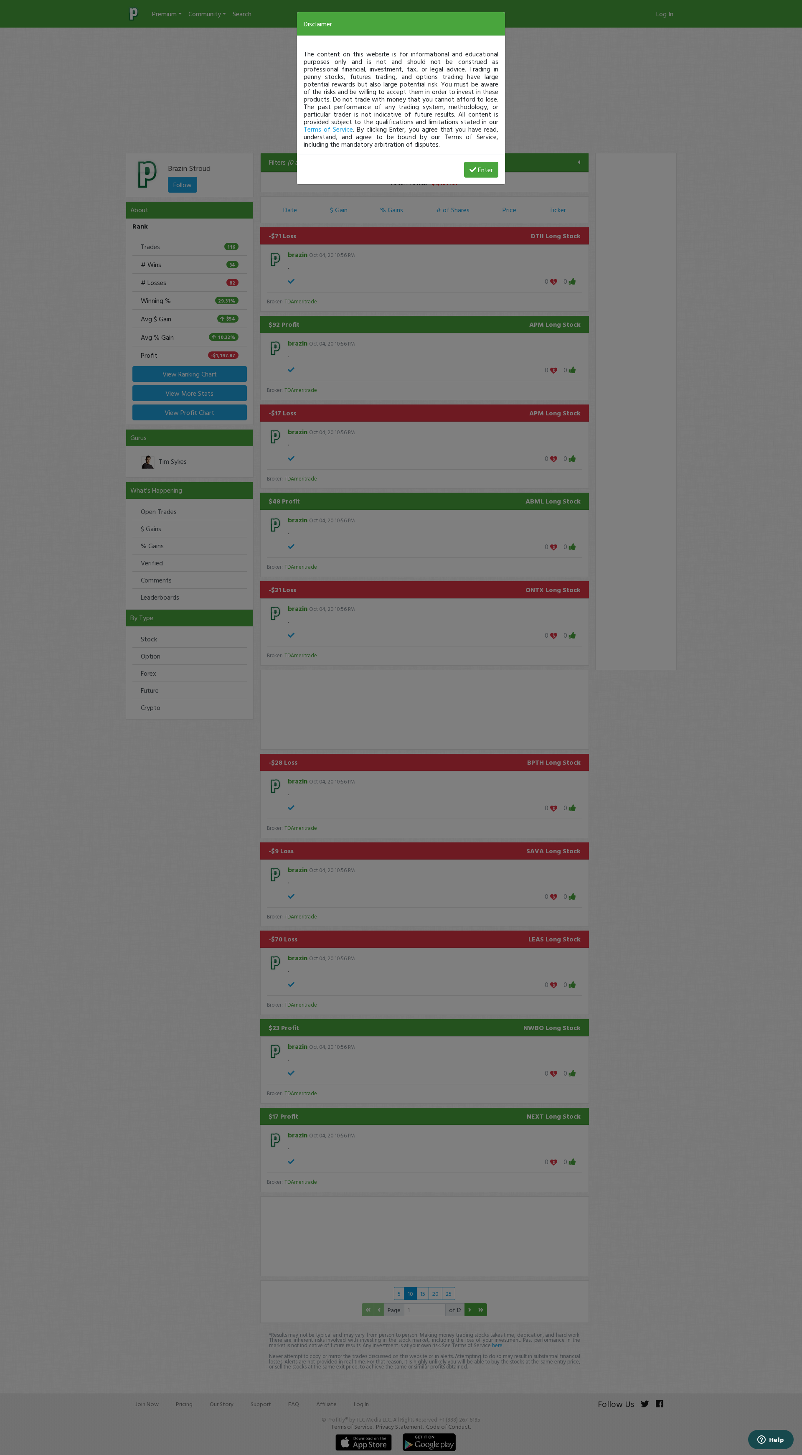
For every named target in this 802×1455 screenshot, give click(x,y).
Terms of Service (328, 129)
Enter (485, 170)
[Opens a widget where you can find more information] (771, 1440)
